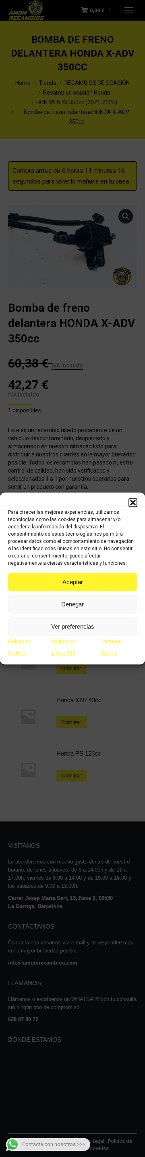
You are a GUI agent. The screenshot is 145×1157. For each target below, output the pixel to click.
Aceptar (72, 581)
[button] (133, 502)
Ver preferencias (72, 626)
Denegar (72, 604)
